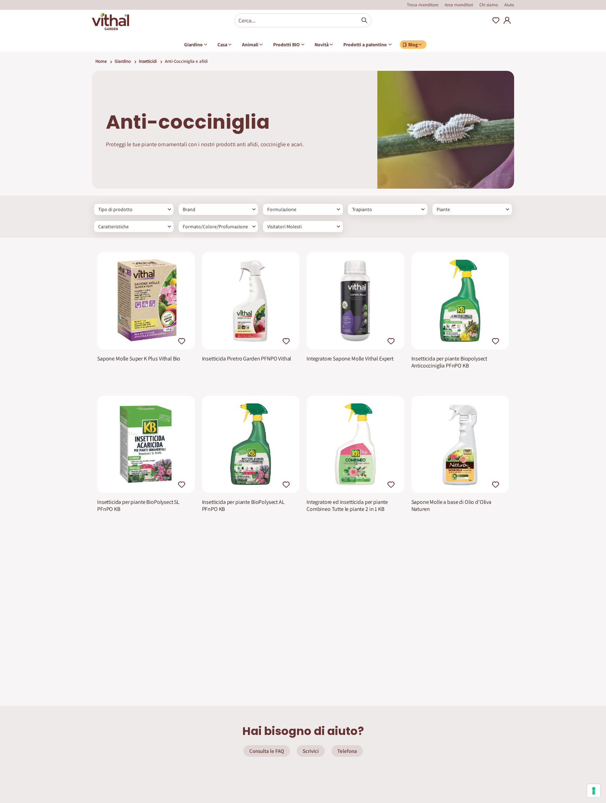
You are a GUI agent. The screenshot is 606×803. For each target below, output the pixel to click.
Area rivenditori (459, 5)
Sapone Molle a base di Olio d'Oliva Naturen (451, 506)
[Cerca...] (364, 20)
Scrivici (311, 751)
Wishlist (496, 20)
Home (101, 61)
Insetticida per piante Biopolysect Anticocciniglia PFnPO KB (449, 362)
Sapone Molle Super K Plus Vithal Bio (138, 358)
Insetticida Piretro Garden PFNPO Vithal (246, 358)
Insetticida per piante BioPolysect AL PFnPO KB (243, 506)
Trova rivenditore (422, 5)
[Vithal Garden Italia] (110, 21)
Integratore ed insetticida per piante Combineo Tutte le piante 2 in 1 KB (347, 506)
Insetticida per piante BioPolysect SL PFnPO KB (138, 506)
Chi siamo (488, 5)
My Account (507, 20)
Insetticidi (148, 61)
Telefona (347, 751)
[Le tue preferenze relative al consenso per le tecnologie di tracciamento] (593, 790)
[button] (182, 339)
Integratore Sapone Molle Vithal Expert (350, 358)
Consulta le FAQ (266, 751)
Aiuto (509, 5)
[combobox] (303, 20)
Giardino (123, 61)
